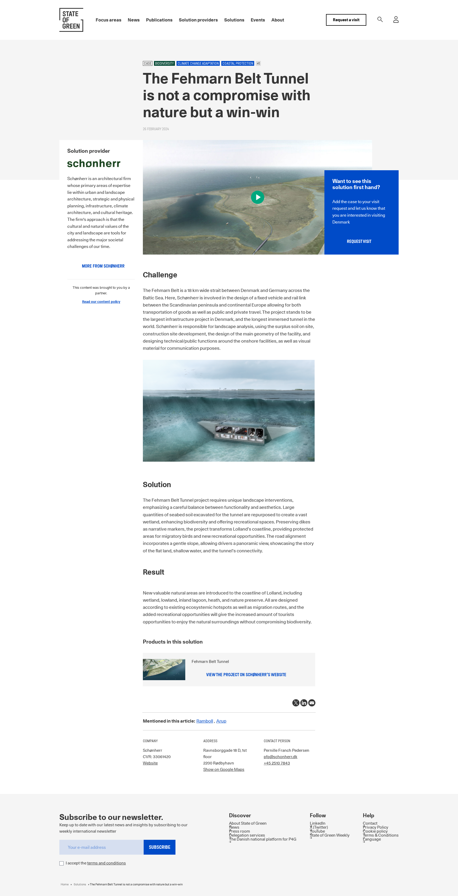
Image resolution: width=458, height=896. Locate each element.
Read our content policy (101, 301)
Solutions (234, 20)
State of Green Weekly (330, 835)
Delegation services (247, 835)
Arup (221, 721)
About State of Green (248, 823)
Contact (370, 823)
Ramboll (204, 721)
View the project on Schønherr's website (246, 675)
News (134, 20)
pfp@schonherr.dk (280, 756)
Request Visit (359, 241)
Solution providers (198, 20)
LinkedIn (317, 823)
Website (150, 763)
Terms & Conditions (381, 835)
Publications (159, 20)
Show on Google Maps (223, 769)
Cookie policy (375, 831)
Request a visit (346, 20)
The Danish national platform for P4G (262, 839)
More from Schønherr (103, 266)
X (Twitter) (319, 827)
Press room (239, 831)
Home (65, 884)
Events (258, 20)
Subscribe (159, 847)
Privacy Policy (375, 827)
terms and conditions (106, 863)
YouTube (317, 831)
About (277, 20)
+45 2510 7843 (277, 763)
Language (372, 839)
